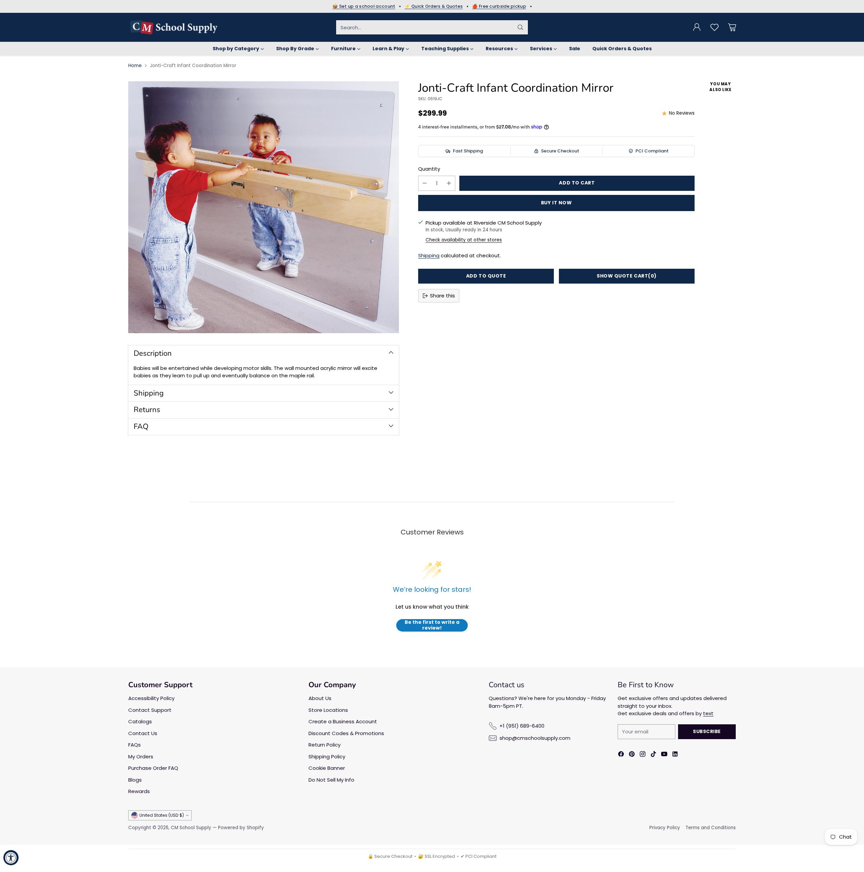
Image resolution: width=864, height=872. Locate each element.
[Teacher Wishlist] (714, 27)
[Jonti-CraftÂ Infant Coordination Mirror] (263, 207)
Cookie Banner (326, 768)
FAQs (134, 744)
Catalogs (140, 721)
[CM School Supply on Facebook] (621, 755)
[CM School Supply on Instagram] (643, 755)
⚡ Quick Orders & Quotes (434, 6)
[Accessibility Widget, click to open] (11, 857)
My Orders (140, 756)
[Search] (520, 27)
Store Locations (328, 710)
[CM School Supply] (173, 27)
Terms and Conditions (710, 827)
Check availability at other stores (464, 240)
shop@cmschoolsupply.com (535, 738)
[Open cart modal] (732, 27)
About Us (319, 698)
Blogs (135, 779)
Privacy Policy (664, 827)
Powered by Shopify (241, 827)
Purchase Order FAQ (153, 768)
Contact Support (149, 710)
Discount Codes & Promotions (346, 733)
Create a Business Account (342, 721)
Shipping (428, 255)
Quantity (429, 168)
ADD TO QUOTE (486, 275)
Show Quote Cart (627, 275)
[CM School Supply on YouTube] (664, 755)
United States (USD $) (161, 815)
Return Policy (324, 744)
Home (135, 65)
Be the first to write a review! (432, 625)
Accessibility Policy (151, 698)
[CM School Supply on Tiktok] (653, 755)
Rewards (139, 791)
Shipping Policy (326, 756)
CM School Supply (191, 827)
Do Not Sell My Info (331, 779)
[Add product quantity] (449, 183)
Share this (442, 295)
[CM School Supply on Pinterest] (632, 755)
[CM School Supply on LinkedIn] (675, 755)
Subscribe (707, 731)
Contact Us (142, 733)
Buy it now (556, 202)
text (708, 713)
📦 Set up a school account (364, 6)
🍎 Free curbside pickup (499, 6)
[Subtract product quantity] (424, 183)
